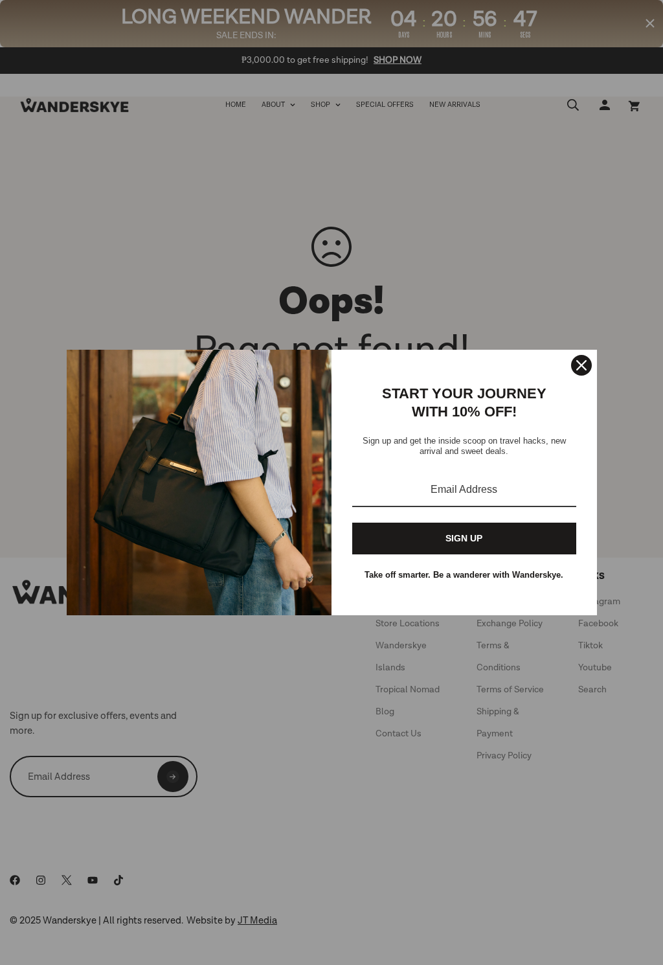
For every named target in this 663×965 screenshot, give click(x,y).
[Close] (581, 365)
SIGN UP (463, 538)
